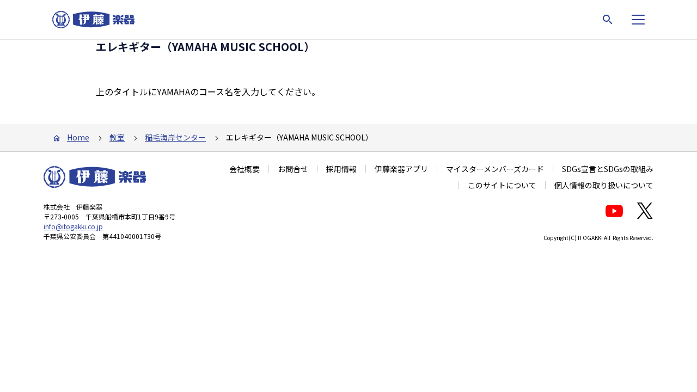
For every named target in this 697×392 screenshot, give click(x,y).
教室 (117, 137)
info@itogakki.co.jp (73, 226)
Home (78, 137)
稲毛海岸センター (175, 137)
